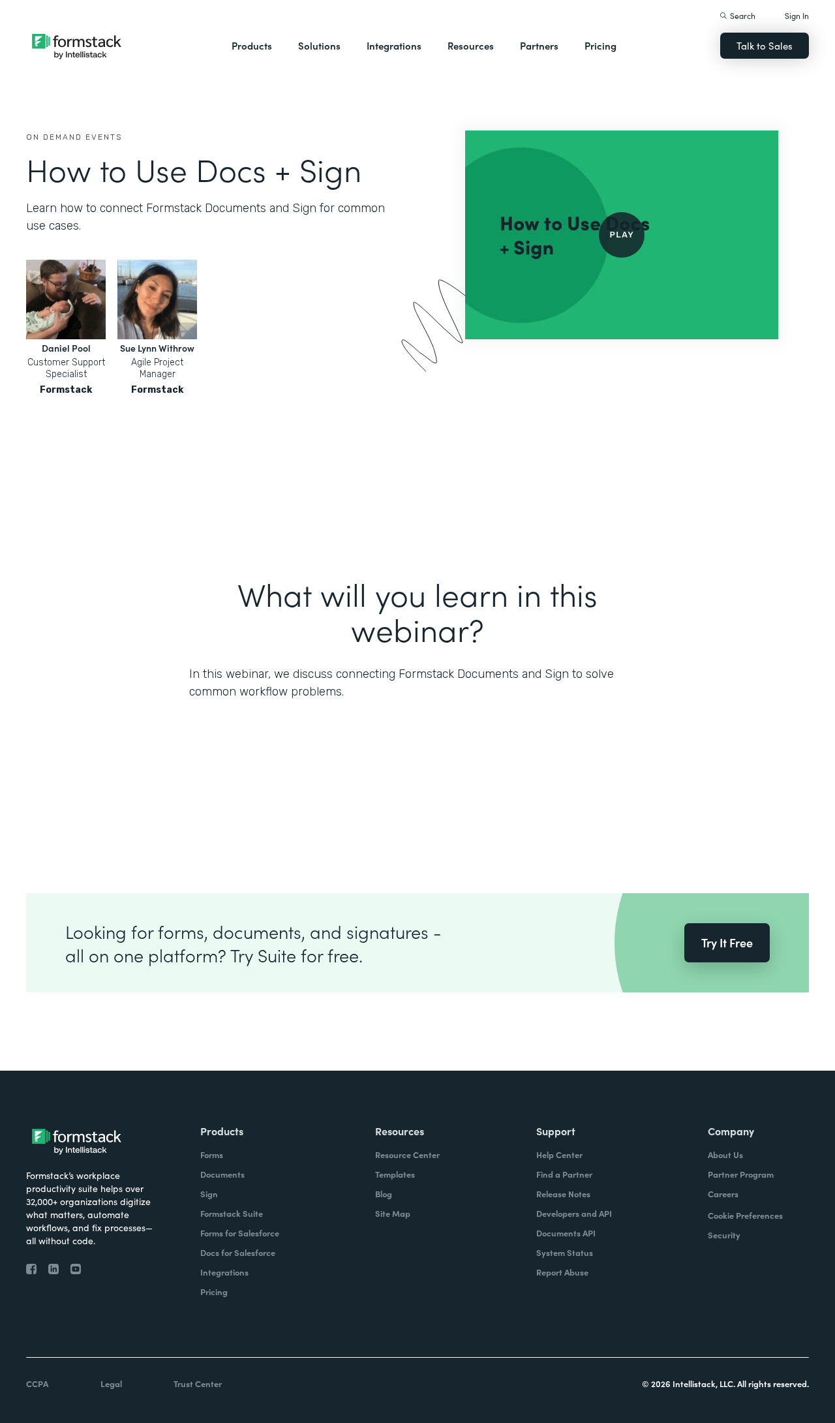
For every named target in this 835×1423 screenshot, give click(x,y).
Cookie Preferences (745, 1215)
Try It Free (727, 942)
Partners (539, 45)
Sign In (797, 15)
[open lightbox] (621, 234)
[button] (252, 45)
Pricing (600, 45)
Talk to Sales (764, 45)
